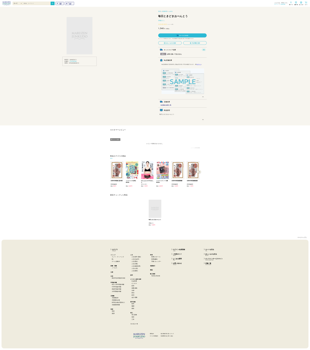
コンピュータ (134, 324)
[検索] (52, 3)
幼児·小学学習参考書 (118, 284)
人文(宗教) (135, 264)
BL (113, 259)
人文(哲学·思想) (136, 257)
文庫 (112, 272)
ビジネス (134, 283)
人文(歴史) (135, 261)
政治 (133, 293)
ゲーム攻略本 (116, 261)
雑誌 (151, 270)
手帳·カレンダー (156, 261)
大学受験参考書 (116, 291)
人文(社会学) (135, 259)
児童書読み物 (116, 300)
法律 (133, 290)
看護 (133, 306)
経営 (133, 286)
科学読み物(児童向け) (118, 302)
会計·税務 (134, 297)
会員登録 (283, 4)
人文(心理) (135, 268)
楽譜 (113, 313)
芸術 (112, 309)
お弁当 (171, 11)
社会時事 (134, 281)
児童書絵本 (115, 298)
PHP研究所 (73, 61)
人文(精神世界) (136, 266)
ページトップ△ (302, 237)
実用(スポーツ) (155, 257)
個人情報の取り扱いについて (167, 333)
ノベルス (114, 268)
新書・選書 (114, 266)
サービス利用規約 (154, 336)
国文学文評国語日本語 (118, 278)
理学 (133, 317)
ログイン (276, 4)
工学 (133, 319)
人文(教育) (135, 271)
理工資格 (134, 315)
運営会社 (152, 333)
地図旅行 (152, 266)
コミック (113, 255)
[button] (69, 3)
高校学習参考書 (116, 289)
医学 (133, 304)
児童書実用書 (116, 305)
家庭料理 (164, 11)
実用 (159, 11)
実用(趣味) (154, 259)
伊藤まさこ (161, 20)
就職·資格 (134, 288)
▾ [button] (21, 3)
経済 (133, 295)
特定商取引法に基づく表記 (167, 336)
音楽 (113, 311)
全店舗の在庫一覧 (166, 105)
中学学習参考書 (116, 287)
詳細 (204, 49)
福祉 (133, 308)
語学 (131, 275)
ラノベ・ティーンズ (118, 257)
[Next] (199, 171)
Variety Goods (155, 276)
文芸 (112, 276)
